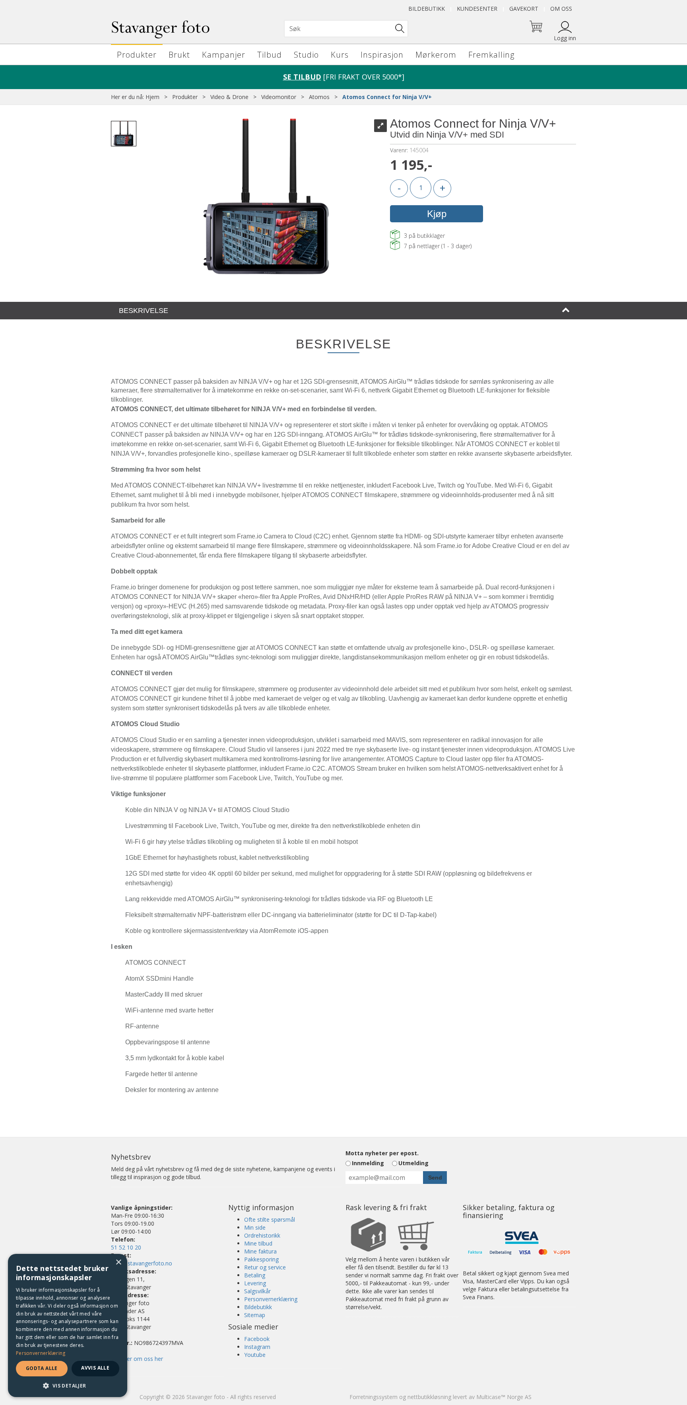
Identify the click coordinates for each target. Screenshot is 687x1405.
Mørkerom (435, 54)
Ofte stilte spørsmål (269, 1219)
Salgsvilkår (257, 1291)
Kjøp (436, 213)
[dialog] (67, 1325)
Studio (306, 54)
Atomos (319, 97)
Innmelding (368, 1163)
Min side (255, 1227)
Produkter (137, 54)
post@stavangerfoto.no (141, 1263)
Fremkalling (491, 54)
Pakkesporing (261, 1259)
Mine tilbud (258, 1243)
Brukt (179, 54)
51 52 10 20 (126, 1247)
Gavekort (523, 8)
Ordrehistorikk (262, 1235)
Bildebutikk (426, 8)
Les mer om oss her (137, 1358)
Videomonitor (278, 97)
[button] (67, 1385)
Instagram (257, 1347)
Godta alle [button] (42, 1368)
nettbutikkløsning (429, 1397)
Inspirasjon (382, 54)
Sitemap (254, 1315)
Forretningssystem (373, 1397)
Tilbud (269, 54)
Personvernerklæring (270, 1299)
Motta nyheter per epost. (382, 1153)
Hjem (152, 97)
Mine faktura (260, 1251)
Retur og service (265, 1267)
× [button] (118, 1262)
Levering (255, 1283)
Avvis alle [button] (95, 1367)
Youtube (255, 1354)
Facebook (257, 1339)
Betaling (254, 1275)
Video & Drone (229, 97)
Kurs (340, 54)
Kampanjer (223, 54)
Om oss (561, 8)
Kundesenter (477, 8)
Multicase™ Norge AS (504, 1397)
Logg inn (565, 38)
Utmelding (413, 1163)
